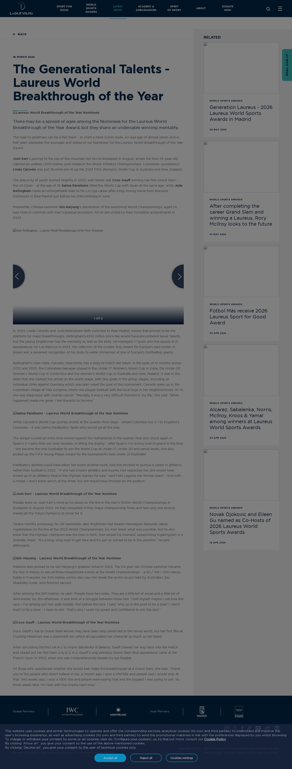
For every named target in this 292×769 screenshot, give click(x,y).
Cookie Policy (215, 739)
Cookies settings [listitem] (181, 757)
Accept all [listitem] (110, 757)
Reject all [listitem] (146, 757)
